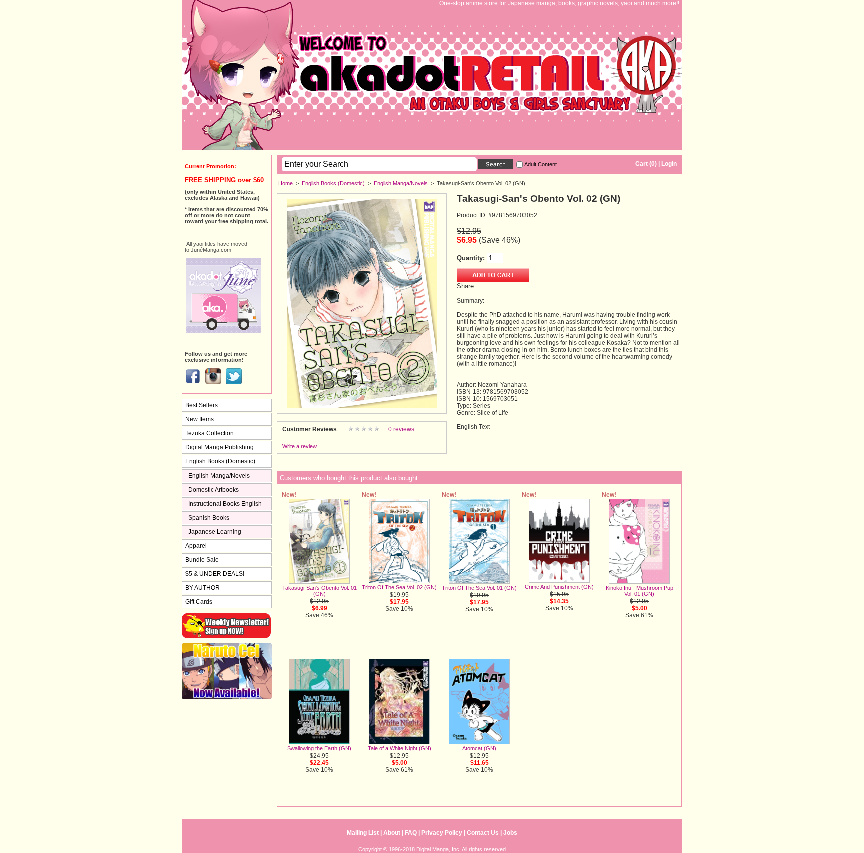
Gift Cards (199, 601)
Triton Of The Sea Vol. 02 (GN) (399, 587)
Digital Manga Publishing (220, 447)
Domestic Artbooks (213, 489)
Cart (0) (646, 163)
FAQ (411, 832)
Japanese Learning (215, 531)
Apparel (196, 545)
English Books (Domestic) (333, 183)
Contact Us (483, 832)
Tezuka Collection (210, 433)
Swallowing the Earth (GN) (320, 748)
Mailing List (363, 832)
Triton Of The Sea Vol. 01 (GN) (479, 588)
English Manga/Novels (401, 183)
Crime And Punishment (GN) (559, 587)
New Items (200, 419)
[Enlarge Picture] (362, 406)
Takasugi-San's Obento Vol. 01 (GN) (319, 591)
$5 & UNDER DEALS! (215, 573)
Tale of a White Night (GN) (400, 748)
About (392, 832)
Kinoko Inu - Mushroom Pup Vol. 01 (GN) (640, 591)
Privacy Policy (442, 832)
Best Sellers (202, 405)
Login (669, 163)
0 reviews (401, 429)
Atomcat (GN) (479, 748)
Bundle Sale (202, 559)
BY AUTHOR (203, 587)
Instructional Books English (225, 503)
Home (285, 183)
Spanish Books (209, 517)
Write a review (299, 446)
